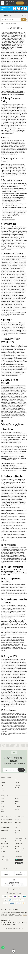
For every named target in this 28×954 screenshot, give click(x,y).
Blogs (2, 848)
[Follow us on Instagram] (2, 860)
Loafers (3, 782)
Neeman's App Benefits (6, 822)
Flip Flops (17, 785)
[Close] (26, 3)
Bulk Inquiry (18, 830)
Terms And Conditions (20, 848)
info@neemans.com (14, 439)
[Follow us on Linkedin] (8, 860)
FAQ (16, 827)
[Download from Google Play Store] (21, 860)
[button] (14, 8)
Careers (3, 851)
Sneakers (3, 780)
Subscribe (21, 770)
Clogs (2, 790)
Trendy (17, 809)
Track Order (18, 822)
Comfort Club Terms (20, 851)
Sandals (17, 788)
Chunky (17, 803)
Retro (2, 806)
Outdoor (3, 811)
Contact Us (17, 819)
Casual (2, 798)
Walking (17, 801)
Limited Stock (4, 830)
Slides (2, 788)
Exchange (17, 825)
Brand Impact (4, 841)
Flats (2, 785)
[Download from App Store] (21, 863)
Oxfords (17, 782)
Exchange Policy (19, 841)
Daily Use (17, 806)
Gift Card (3, 825)
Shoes (2, 922)
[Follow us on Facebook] (5, 860)
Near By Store (4, 843)
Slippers (6, 922)
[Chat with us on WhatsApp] (2, 947)
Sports (2, 801)
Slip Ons (17, 780)
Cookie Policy (18, 846)
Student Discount (5, 827)
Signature (3, 803)
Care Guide (18, 833)
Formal (17, 798)
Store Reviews (4, 846)
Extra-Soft (3, 809)
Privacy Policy (4, 734)
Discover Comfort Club (6, 819)
